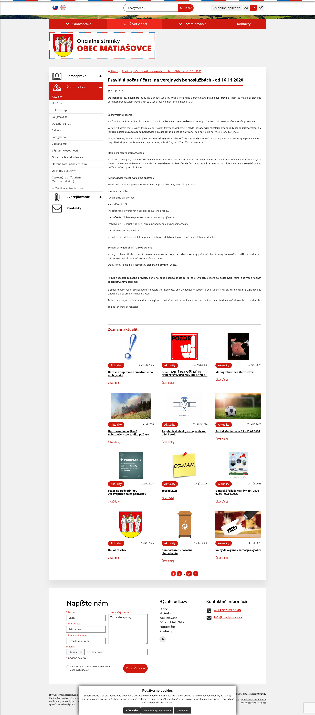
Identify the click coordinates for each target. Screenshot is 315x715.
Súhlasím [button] (132, 710)
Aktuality (57, 96)
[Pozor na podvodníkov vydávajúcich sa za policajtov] (131, 465)
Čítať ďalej (114, 383)
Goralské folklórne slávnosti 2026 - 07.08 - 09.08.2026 (237, 492)
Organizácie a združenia (67, 157)
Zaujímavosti (60, 117)
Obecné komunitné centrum (69, 164)
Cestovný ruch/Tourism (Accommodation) (66, 179)
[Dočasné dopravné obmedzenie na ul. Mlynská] (131, 346)
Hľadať (187, 8)
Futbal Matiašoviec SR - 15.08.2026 (237, 431)
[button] (78, 24)
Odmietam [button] (182, 710)
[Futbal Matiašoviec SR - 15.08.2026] (238, 406)
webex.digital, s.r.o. (71, 701)
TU (189, 101)
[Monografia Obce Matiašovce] (238, 346)
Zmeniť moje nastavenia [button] (157, 710)
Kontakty (244, 24)
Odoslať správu (135, 668)
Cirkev (56, 130)
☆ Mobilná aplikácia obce (67, 188)
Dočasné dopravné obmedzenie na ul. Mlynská (130, 373)
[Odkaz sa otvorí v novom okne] (162, 639)
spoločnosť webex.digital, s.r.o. (64, 704)
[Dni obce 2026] (131, 524)
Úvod (114, 71)
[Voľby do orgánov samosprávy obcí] (238, 524)
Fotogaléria (59, 137)
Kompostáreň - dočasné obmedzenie (177, 551)
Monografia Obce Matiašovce (234, 372)
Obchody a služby (63, 171)
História (57, 103)
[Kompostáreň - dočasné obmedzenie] (184, 524)
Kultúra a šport (61, 110)
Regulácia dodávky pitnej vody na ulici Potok (184, 433)
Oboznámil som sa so (90, 668)
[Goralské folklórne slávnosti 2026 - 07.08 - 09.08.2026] (238, 465)
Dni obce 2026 (117, 550)
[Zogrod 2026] (184, 465)
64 (189, 573)
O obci (163, 609)
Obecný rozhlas (61, 123)
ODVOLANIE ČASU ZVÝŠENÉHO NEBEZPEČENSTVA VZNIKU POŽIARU (184, 373)
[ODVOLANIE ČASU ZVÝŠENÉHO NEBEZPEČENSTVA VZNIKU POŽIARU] (184, 346)
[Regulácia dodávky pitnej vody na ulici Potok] (184, 406)
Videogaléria (59, 144)
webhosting (55, 701)
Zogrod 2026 (169, 490)
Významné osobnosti (65, 150)
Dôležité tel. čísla (171, 622)
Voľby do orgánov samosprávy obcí (238, 550)
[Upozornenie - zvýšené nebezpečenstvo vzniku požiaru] (131, 406)
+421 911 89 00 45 (227, 610)
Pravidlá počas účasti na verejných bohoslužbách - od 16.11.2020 (161, 71)
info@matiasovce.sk (228, 617)
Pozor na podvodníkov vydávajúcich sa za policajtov (127, 492)
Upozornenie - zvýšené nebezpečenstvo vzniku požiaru (128, 433)
